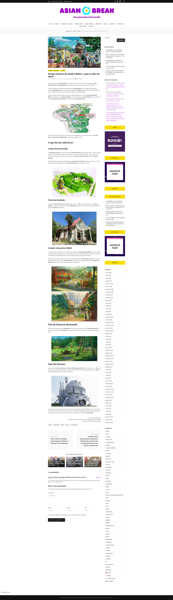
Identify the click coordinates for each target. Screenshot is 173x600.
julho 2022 (108, 403)
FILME (107, 475)
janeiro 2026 (109, 286)
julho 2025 (108, 303)
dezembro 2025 (110, 289)
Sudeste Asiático (110, 545)
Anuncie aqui (54, 1)
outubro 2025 (109, 295)
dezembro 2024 (110, 322)
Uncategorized (109, 564)
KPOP (107, 503)
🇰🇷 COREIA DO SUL (110, 578)
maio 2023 (108, 375)
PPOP (107, 531)
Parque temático (74, 424)
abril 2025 (108, 311)
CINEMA (91, 460)
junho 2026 (108, 272)
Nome (50, 507)
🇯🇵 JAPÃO (62, 70)
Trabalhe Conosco (68, 1)
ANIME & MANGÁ (89, 23)
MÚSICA (57, 23)
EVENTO (108, 464)
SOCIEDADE (109, 542)
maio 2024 (108, 342)
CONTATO (91, 26)
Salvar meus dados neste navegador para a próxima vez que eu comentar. (67, 515)
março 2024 (109, 347)
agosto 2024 (109, 333)
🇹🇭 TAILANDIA (109, 581)
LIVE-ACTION (109, 514)
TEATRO (108, 550)
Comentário (51, 493)
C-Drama (108, 437)
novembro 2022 (110, 392)
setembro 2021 (109, 422)
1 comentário (79, 78)
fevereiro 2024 (109, 350)
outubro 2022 (109, 394)
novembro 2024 (110, 325)
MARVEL (108, 523)
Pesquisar (107, 37)
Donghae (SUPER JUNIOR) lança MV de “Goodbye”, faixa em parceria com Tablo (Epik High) (115, 72)
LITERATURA (109, 512)
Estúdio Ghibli (56, 424)
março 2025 (109, 314)
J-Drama (108, 489)
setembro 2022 (109, 397)
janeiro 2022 (109, 419)
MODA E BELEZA (110, 525)
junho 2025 (108, 306)
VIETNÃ (108, 567)
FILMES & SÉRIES (79, 23)
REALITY (108, 534)
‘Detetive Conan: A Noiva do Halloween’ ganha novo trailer (91, 463)
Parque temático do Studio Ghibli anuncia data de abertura (67, 477)
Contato (61, 1)
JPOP (107, 498)
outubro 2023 (109, 361)
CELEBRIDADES (110, 442)
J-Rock (107, 492)
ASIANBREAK (73, 597)
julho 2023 (108, 369)
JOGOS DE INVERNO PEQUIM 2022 (114, 495)
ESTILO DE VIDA (110, 462)
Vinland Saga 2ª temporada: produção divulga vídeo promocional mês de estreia (74, 462)
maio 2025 (108, 308)
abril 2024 (108, 345)
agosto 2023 (109, 367)
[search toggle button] (124, 1)
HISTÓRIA (108, 481)
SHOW (107, 536)
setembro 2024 (109, 331)
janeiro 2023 (109, 386)
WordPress (110, 597)
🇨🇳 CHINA (108, 573)
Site (85, 507)
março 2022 (109, 414)
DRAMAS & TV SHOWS (67, 23)
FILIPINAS (108, 473)
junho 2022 (108, 406)
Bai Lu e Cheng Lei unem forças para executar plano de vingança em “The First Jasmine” (115, 56)
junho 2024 (108, 339)
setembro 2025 (109, 297)
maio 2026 (108, 275)
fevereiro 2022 (109, 417)
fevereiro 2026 (109, 283)
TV (106, 561)
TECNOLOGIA (109, 553)
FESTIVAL (108, 470)
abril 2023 (108, 378)
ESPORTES (108, 459)
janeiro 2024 (109, 353)
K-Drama (108, 500)
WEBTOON (108, 570)
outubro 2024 (109, 328)
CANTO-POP (109, 439)
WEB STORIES (83, 26)
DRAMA (108, 456)
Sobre (49, 1)
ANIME (50, 70)
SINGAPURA (109, 539)
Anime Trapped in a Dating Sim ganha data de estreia (56, 463)
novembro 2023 (110, 358)
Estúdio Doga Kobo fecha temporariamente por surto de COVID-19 (114, 106)
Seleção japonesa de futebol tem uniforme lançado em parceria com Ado (114, 62)
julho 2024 (108, 336)
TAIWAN (108, 548)
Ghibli (63, 424)
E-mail (68, 507)
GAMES (105, 23)
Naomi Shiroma (53, 78)
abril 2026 (108, 278)
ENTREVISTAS (120, 23)
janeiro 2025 (109, 320)
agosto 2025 (109, 300)
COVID (107, 450)
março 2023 (109, 381)
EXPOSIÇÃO (109, 467)
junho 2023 (108, 372)
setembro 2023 (109, 364)
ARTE (107, 434)
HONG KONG (109, 484)
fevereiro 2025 (109, 317)
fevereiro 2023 (109, 383)
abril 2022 (108, 411)
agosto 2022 (109, 400)
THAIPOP (108, 556)
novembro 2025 (110, 292)
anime (50, 424)
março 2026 (109, 281)
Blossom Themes (95, 597)
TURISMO (56, 70)
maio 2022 (108, 408)
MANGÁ (108, 520)
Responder (98, 477)
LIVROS (108, 517)
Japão (67, 424)
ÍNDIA (107, 487)
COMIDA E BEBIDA (110, 448)
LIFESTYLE (112, 23)
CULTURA (50, 23)
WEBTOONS (99, 23)
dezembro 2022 (110, 389)
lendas (107, 509)
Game (107, 478)
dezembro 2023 (110, 356)
